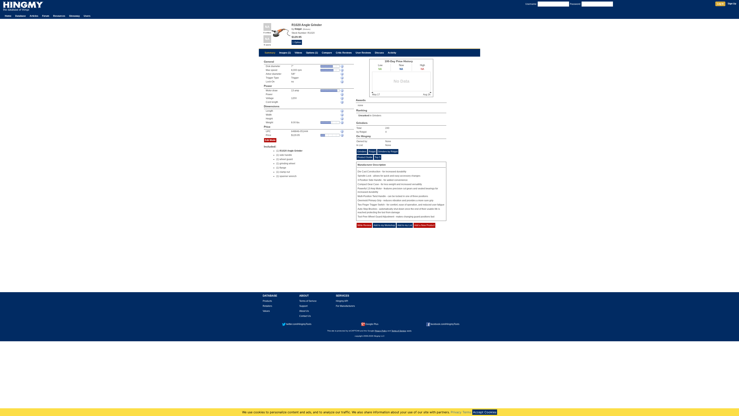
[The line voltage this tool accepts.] (342, 98)
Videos (298, 52)
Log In (720, 4)
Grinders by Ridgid (388, 151)
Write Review (364, 225)
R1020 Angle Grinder (291, 150)
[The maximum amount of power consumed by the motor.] (342, 90)
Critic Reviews (344, 52)
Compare (327, 52)
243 (387, 128)
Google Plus (371, 324)
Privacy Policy (381, 331)
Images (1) (285, 52)
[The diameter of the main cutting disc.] (342, 66)
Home (8, 16)
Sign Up (732, 3)
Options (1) (312, 52)
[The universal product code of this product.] (342, 131)
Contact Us (305, 316)
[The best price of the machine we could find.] (342, 135)
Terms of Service (398, 331)
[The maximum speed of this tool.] (342, 70)
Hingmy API (342, 301)
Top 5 (377, 157)
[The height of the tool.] (342, 118)
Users (87, 16)
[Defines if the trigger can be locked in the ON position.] (342, 81)
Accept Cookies (484, 412)
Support (303, 306)
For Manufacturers (345, 306)
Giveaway (74, 16)
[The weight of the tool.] (342, 122)
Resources (59, 16)
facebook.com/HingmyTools (445, 324)
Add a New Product (424, 225)
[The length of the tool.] (342, 111)
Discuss (379, 52)
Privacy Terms (461, 412)
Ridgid (372, 151)
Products (267, 301)
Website (306, 29)
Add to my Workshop (384, 225)
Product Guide (364, 157)
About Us (304, 311)
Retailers (267, 306)
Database (20, 16)
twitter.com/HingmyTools (298, 324)
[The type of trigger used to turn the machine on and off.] (342, 77)
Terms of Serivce (308, 301)
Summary (270, 52)
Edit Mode (270, 140)
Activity (392, 52)
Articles (34, 16)
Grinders (376, 115)
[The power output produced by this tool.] (342, 94)
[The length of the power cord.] (342, 102)
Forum (45, 16)
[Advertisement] (369, 263)
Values (266, 311)
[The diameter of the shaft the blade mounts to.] (342, 74)
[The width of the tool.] (342, 114)
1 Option (296, 42)
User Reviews (363, 52)
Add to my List (404, 225)
